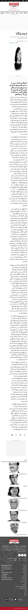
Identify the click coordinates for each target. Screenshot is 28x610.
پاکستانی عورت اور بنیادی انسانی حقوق (20, 498)
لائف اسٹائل (24, 577)
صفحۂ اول (25, 13)
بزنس (25, 592)
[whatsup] (16, 435)
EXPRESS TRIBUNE (4, 0)
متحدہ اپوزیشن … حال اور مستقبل (20, 522)
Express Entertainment (7, 579)
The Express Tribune (6, 577)
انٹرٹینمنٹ (24, 576)
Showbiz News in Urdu (7, 565)
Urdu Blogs (4, 576)
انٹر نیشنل (24, 572)
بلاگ (25, 590)
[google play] (9, 600)
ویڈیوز (25, 593)
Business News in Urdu (7, 572)
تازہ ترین (20, 13)
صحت (25, 583)
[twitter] (20, 435)
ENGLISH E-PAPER (17, 0)
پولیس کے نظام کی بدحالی (22, 510)
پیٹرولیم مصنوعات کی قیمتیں (20, 586)
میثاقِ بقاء (25, 486)
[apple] (18, 600)
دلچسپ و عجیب (23, 581)
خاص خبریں (12, 13)
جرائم (25, 595)
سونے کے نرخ (24, 585)
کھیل (17, 13)
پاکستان (7, 13)
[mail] (12, 435)
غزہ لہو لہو (24, 569)
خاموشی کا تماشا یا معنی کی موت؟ (20, 534)
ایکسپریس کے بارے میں (24, 560)
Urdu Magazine (5, 574)
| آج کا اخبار (18, 10)
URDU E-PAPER (10, 0)
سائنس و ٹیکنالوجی (22, 588)
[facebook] (24, 435)
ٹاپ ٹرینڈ (24, 579)
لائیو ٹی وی (14, 10)
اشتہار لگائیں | (10, 10)
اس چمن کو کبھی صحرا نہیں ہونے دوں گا (19, 474)
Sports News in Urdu (6, 567)
